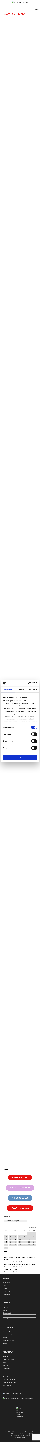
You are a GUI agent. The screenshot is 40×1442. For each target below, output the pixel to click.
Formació (6, 1288)
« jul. (5, 1251)
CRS (4, 1285)
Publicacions (7, 1368)
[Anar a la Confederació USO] (13, 1394)
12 (15, 1239)
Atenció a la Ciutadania (10, 1332)
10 (6, 1239)
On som (5, 1310)
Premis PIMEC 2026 (10, 1270)
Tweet (6, 1169)
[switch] (34, 734)
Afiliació (5, 1319)
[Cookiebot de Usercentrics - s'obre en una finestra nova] (28, 683)
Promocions (6, 1291)
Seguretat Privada (8, 1340)
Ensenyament (7, 1335)
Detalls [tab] (21, 689)
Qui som (5, 1307)
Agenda (5, 1356)
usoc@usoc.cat (20, 1437)
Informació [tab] (33, 689)
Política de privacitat (9, 1382)
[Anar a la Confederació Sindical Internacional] (19, 1412)
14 (24, 1239)
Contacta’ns (6, 1294)
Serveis (5, 1343)
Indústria (5, 1337)
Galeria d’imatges (8, 1359)
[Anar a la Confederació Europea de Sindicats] (18, 1398)
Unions (5, 1316)
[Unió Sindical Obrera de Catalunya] (20, 2)
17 (6, 1242)
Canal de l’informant (9, 1379)
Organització (7, 1313)
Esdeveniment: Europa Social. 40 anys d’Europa (19, 1264)
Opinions (5, 1365)
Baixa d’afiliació (8, 1385)
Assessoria (6, 1282)
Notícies (5, 1362)
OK (20, 757)
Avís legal (6, 1376)
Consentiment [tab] (8, 689)
